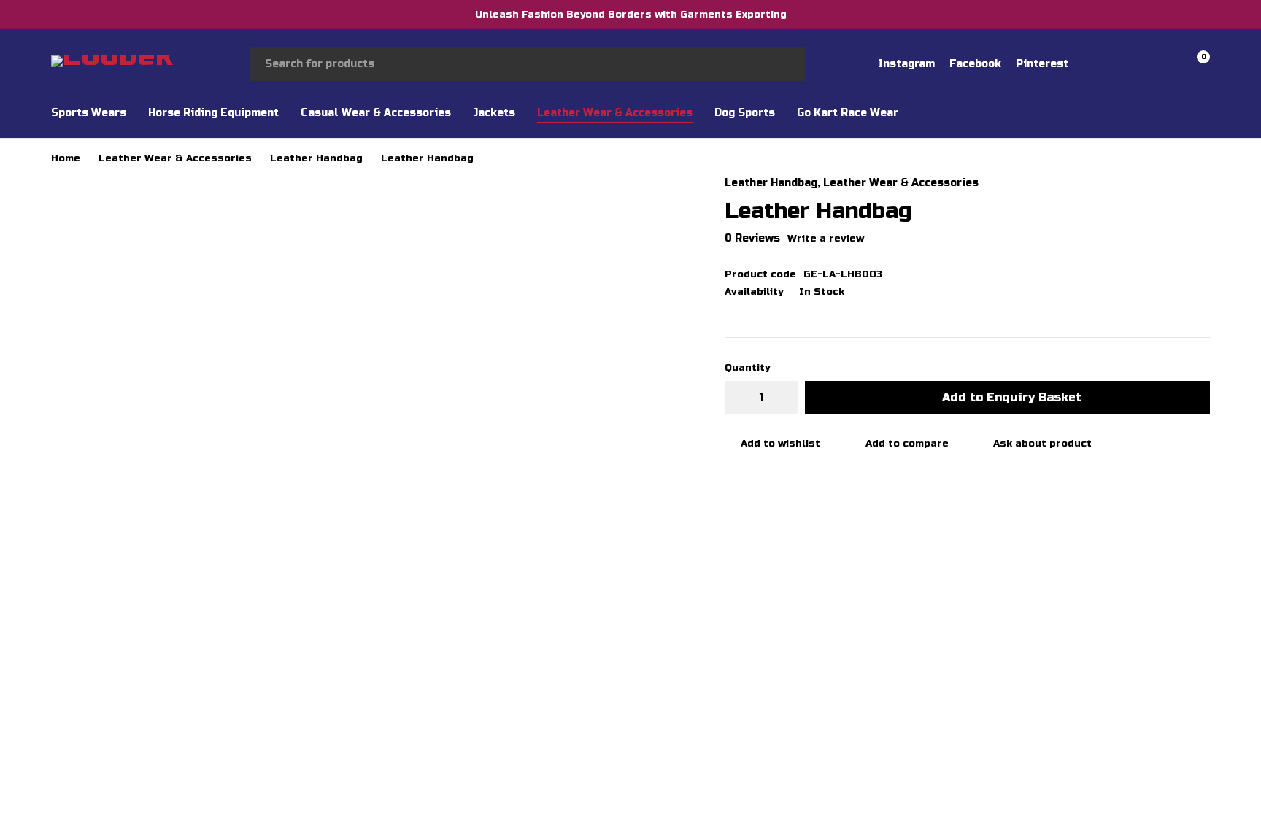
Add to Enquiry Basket (1011, 397)
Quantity (747, 368)
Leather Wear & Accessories (175, 158)
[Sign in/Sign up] (1119, 64)
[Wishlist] (1157, 64)
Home (65, 158)
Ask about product (1042, 443)
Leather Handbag (316, 158)
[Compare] (899, 443)
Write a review (825, 238)
